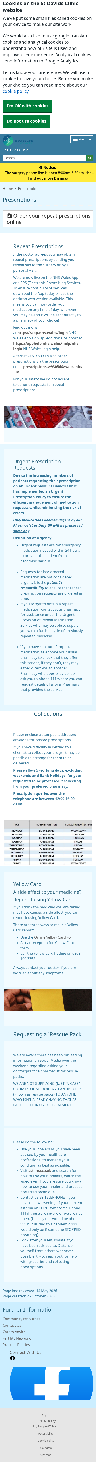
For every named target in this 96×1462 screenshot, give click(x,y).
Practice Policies (16, 1344)
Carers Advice (14, 1332)
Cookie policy (46, 1440)
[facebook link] (12, 1358)
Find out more (40, 178)
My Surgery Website (45, 1426)
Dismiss (61, 178)
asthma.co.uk (39, 1170)
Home (8, 188)
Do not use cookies (26, 121)
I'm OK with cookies (27, 106)
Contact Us (12, 1325)
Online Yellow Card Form (55, 937)
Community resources (21, 1319)
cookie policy (16, 91)
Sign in (46, 1415)
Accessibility (45, 1433)
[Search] (89, 158)
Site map (45, 1455)
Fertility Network (17, 1338)
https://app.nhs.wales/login (42, 333)
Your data (46, 1448)
